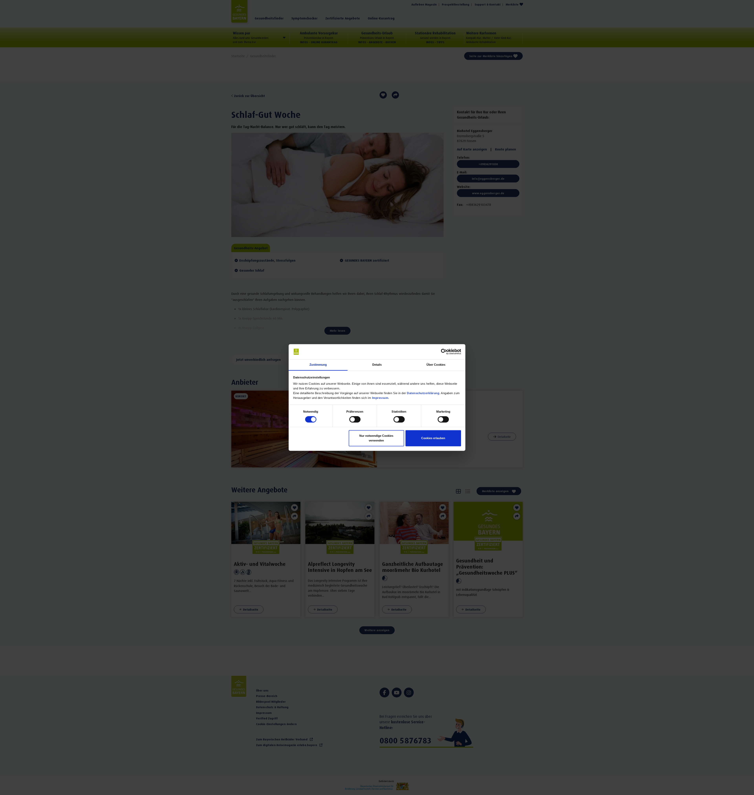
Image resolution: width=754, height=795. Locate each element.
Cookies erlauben (433, 438)
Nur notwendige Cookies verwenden (376, 438)
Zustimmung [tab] (318, 364)
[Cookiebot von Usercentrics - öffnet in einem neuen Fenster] (444, 352)
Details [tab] (377, 364)
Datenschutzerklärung (423, 393)
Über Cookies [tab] (435, 364)
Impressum (380, 397)
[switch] (355, 419)
